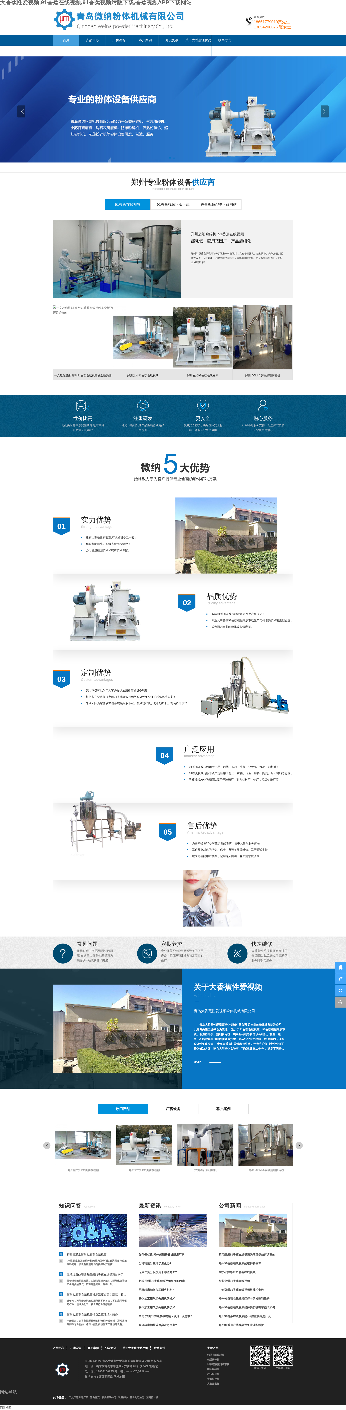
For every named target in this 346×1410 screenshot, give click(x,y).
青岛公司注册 (137, 1397)
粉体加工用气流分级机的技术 (157, 1298)
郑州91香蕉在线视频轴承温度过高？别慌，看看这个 (97, 1294)
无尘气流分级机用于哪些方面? (158, 1272)
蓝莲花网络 (106, 1376)
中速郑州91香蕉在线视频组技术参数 (241, 1289)
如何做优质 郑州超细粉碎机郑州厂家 (161, 1254)
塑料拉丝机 (152, 1397)
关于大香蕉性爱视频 (198, 45)
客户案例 (145, 40)
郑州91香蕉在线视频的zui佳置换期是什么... (246, 1316)
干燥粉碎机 (213, 1378)
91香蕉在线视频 (215, 1354)
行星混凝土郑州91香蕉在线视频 (87, 1254)
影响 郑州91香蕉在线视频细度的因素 (162, 1281)
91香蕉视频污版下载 (218, 1364)
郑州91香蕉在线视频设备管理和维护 (241, 1325)
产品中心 (92, 40)
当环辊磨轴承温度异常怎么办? (158, 1325)
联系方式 (224, 40)
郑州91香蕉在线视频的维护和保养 (240, 1263)
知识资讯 (171, 40)
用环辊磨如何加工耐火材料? (156, 1289)
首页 (66, 40)
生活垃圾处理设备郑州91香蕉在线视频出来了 (95, 1274)
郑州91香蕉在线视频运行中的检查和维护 (244, 1298)
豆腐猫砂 (123, 1397)
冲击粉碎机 (213, 1374)
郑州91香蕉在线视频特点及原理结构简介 (92, 1314)
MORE (197, 1062)
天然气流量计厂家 (78, 1397)
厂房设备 (119, 40)
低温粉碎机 (213, 1359)
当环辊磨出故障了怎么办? (155, 1263)
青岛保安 (95, 1397)
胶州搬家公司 (109, 1397)
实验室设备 (213, 1383)
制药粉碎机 (213, 1369)
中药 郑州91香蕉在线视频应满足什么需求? (165, 1316)
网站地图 (119, 1376)
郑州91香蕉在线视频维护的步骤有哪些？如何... (248, 1307)
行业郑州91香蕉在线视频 (234, 1281)
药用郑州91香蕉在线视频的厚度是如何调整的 (247, 1254)
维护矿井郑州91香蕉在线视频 (237, 1272)
